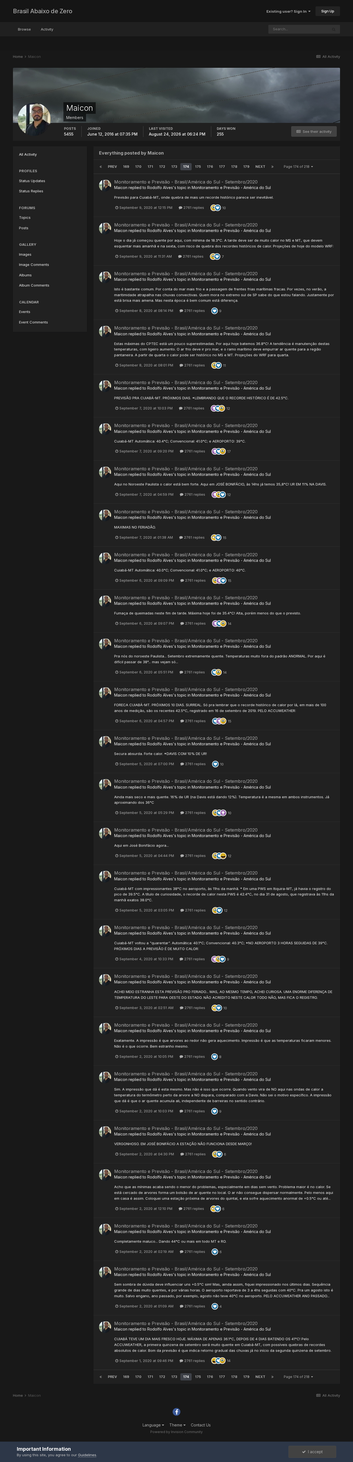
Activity (47, 29)
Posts (23, 228)
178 (234, 166)
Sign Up (327, 11)
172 (162, 166)
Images (25, 254)
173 (174, 166)
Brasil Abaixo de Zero (42, 11)
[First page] (101, 166)
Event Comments (33, 322)
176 (210, 166)
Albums (25, 275)
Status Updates (32, 181)
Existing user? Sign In (287, 11)
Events (24, 311)
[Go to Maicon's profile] (105, 185)
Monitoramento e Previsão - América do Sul (231, 187)
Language (152, 1425)
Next (260, 166)
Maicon (120, 187)
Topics (25, 217)
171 (150, 166)
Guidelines (87, 1455)
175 (198, 166)
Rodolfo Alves (160, 187)
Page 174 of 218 (297, 166)
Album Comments (34, 285)
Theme (176, 1425)
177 (222, 166)
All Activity (28, 154)
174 (186, 166)
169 (126, 166)
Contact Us (201, 1425)
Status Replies (31, 191)
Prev (112, 166)
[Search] (334, 29)
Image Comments (34, 264)
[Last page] (272, 166)
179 (246, 166)
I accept (314, 1451)
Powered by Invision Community (176, 1432)
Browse (24, 29)
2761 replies (193, 207)
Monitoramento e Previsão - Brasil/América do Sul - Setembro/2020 (186, 182)
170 (138, 166)
